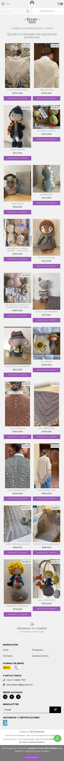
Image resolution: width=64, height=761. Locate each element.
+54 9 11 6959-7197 (16, 680)
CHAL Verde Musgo (17, 490)
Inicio (5, 650)
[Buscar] (28, 11)
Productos (37, 650)
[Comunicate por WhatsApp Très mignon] (57, 738)
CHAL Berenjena (46, 428)
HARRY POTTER (17, 150)
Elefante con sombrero (17, 366)
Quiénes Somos (40, 656)
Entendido (32, 757)
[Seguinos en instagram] (5, 697)
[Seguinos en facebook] (12, 697)
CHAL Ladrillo (17, 428)
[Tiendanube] (32, 733)
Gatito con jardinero (46, 311)
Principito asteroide (17, 606)
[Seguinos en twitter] (18, 697)
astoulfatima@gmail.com (20, 684)
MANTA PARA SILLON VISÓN (46, 544)
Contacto (8, 656)
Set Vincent (46, 361)
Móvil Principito (46, 600)
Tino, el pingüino (46, 257)
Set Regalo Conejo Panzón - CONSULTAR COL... (17, 249)
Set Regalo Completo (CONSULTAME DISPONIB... (17, 306)
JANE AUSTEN (17, 203)
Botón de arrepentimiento (32, 742)
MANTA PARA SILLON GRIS (18, 544)
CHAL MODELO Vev (47, 490)
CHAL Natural (46, 90)
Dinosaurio (46, 194)
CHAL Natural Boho (17, 90)
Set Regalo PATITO (46, 131)
